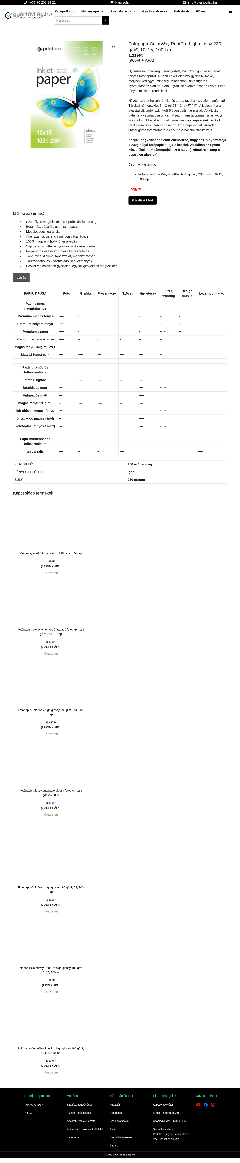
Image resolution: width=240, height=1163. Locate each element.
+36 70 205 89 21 (43, 2)
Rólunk (28, 1113)
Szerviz (114, 1145)
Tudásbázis (182, 11)
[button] (114, 47)
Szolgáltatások (121, 11)
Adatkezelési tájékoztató (81, 1121)
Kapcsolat (122, 2)
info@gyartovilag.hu (202, 2)
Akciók (114, 1129)
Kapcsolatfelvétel (163, 1104)
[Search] (105, 20)
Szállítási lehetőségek (79, 1104)
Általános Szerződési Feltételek (85, 1129)
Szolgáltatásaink (119, 1121)
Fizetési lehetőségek (79, 1112)
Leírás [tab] (21, 277)
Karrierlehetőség (33, 1105)
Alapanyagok (90, 11)
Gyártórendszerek (154, 11)
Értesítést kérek (143, 200)
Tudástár (115, 1104)
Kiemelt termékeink (121, 1137)
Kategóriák (62, 11)
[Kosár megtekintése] (230, 11)
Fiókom (201, 11)
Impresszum (74, 1137)
